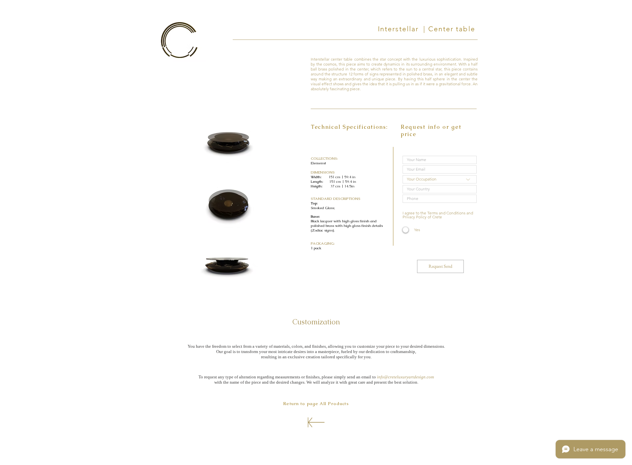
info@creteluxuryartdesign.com (405, 376)
